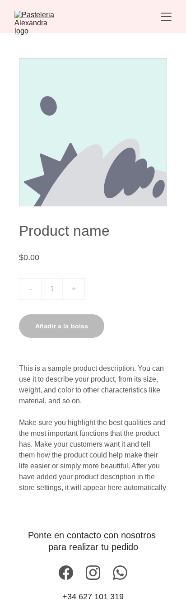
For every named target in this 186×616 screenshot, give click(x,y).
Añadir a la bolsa (61, 326)
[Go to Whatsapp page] (120, 572)
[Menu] (166, 17)
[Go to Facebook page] (66, 572)
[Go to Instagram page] (93, 572)
